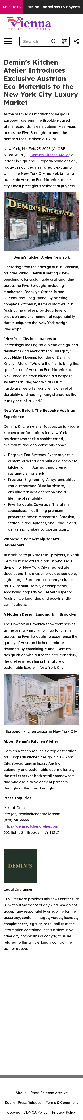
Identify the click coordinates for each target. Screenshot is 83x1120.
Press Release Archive (49, 1093)
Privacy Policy (64, 1112)
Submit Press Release (23, 1102)
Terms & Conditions (62, 1102)
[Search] (53, 41)
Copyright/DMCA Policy (27, 1112)
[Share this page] (76, 41)
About (20, 1093)
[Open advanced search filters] (64, 41)
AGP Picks (12, 7)
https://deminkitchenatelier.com (31, 826)
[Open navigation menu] (8, 41)
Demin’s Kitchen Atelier (49, 155)
